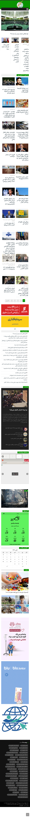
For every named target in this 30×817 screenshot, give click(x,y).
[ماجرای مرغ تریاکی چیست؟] (8, 609)
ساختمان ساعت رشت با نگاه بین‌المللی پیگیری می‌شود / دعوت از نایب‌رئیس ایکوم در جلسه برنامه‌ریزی (25, 60)
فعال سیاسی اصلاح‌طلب (22, 783)
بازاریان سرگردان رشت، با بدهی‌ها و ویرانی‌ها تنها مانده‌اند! (15, 503)
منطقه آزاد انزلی (23, 787)
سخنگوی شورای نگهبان (22, 766)
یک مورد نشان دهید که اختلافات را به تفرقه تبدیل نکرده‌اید (8, 91)
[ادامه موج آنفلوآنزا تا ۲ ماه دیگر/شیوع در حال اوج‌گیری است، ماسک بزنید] (22, 599)
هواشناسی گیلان (23, 790)
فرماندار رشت (15, 778)
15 (18, 559)
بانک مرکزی (24, 750)
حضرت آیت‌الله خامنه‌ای (13, 752)
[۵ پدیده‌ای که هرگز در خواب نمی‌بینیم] (22, 609)
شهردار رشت (14, 771)
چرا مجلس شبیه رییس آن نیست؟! (19, 34)
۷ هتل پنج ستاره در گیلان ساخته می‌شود (9, 224)
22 (18, 561)
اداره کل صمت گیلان (14, 745)
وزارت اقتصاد (13, 790)
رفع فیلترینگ (12, 759)
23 (14, 561)
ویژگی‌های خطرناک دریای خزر (23, 223)
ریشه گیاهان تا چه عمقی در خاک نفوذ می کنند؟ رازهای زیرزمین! (9, 179)
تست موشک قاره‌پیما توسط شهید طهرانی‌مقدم (22, 90)
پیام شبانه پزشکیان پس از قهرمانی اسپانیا (22, 244)
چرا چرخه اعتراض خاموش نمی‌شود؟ (18, 410)
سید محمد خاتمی (23, 769)
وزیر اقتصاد (24, 792)
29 (18, 564)
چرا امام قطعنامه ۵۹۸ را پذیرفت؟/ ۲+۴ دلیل (9, 268)
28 (22, 564)
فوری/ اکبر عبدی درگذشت (10, 156)
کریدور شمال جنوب (23, 797)
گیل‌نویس (21, 805)
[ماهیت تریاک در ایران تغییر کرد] (8, 599)
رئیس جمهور (14, 757)
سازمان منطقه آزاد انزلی (22, 764)
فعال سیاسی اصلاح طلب (12, 780)
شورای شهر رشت (23, 776)
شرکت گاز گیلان (23, 771)
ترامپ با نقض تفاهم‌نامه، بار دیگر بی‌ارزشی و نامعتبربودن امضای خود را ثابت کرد (23, 291)
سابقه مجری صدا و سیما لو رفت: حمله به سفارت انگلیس (22, 267)
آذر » (7, 566)
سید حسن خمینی (10, 766)
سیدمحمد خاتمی (12, 769)
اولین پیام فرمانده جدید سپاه (5, 47)
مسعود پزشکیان (11, 785)
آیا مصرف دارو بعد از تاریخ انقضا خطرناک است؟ (17, 592)
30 (14, 564)
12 (3, 557)
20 (26, 561)
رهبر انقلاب (24, 762)
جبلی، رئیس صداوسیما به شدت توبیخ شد (22, 178)
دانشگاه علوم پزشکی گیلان (21, 755)
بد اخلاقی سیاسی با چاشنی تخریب (17, 438)
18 (6, 559)
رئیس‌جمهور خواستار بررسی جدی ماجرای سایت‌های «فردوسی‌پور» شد (9, 201)
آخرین (7, 301)
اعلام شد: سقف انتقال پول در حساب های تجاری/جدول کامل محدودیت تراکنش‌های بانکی (9, 136)
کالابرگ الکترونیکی (13, 794)
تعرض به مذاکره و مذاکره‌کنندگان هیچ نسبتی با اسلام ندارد (9, 290)
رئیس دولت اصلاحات (22, 759)
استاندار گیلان (24, 748)
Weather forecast (15, 544)
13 (26, 559)
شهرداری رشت (24, 773)
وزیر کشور (16, 792)
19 (3, 559)
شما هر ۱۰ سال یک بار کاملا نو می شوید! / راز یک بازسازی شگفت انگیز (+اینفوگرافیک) (9, 114)
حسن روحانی (24, 752)
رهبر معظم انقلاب (14, 762)
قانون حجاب (11, 783)
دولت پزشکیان (9, 755)
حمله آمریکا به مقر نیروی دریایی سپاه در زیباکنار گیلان (22, 200)
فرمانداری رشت (24, 780)
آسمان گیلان (24, 745)
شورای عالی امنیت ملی (11, 776)
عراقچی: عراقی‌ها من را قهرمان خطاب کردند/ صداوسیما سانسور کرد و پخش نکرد (22, 157)
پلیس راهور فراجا (23, 794)
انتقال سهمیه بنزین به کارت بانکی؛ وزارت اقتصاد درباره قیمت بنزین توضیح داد (22, 135)
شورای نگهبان (24, 778)
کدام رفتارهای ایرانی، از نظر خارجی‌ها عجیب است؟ (22, 112)
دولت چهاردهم (24, 757)
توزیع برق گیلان (14, 750)
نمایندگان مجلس (13, 787)
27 (26, 564)
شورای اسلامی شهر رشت (12, 773)
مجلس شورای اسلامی (22, 785)
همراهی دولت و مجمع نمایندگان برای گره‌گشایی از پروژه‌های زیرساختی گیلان (14, 341)
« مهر (23, 566)
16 (14, 559)
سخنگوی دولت (11, 764)
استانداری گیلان (13, 748)
